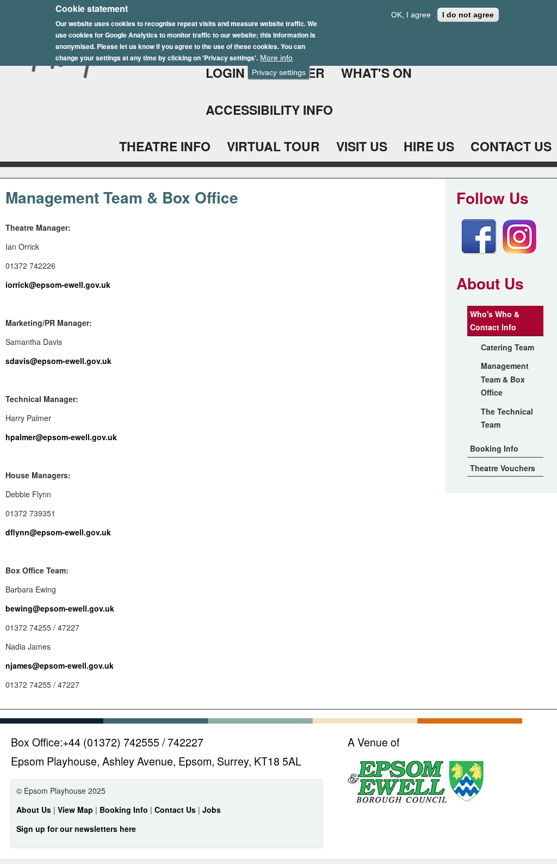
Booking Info (494, 448)
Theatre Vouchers (502, 467)
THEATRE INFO (165, 146)
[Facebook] (479, 250)
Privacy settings (279, 72)
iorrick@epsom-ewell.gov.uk (57, 284)
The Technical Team (507, 418)
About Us (33, 809)
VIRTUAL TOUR (273, 146)
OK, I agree (411, 14)
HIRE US (429, 146)
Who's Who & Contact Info (494, 320)
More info (276, 57)
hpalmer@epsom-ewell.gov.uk (61, 436)
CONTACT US (511, 146)
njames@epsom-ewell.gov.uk (59, 665)
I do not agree (468, 14)
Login (225, 73)
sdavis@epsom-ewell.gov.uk (58, 360)
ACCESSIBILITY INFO (269, 110)
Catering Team (507, 347)
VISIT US (361, 146)
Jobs (211, 809)
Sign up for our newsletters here (76, 828)
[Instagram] (519, 250)
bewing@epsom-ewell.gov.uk (59, 608)
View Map (76, 809)
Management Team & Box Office (505, 379)
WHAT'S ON (376, 73)
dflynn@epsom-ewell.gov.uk (58, 532)
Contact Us (176, 809)
